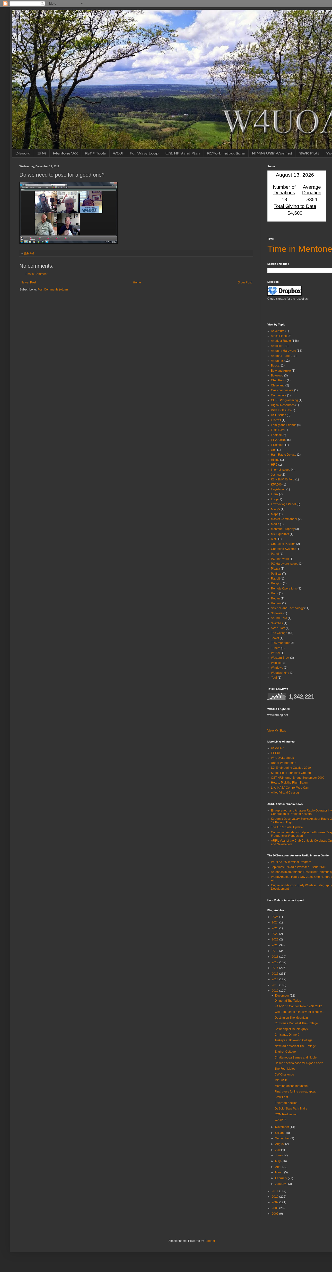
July (278, 1150)
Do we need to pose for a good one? (299, 1063)
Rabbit (275, 578)
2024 (275, 922)
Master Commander (284, 519)
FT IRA (275, 753)
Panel (275, 553)
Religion (276, 583)
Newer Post (28, 282)
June (278, 1155)
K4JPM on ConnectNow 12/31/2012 (298, 1006)
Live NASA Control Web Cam (290, 787)
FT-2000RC (278, 440)
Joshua (276, 474)
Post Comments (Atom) (52, 289)
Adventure (278, 331)
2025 (275, 917)
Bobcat (275, 365)
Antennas (277, 360)
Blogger (210, 1241)
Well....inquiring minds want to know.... (299, 1012)
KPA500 (276, 484)
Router (275, 598)
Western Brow (280, 657)
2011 (275, 1191)
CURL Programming (284, 400)
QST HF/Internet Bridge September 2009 (297, 777)
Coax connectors (282, 390)
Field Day (277, 430)
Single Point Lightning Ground (291, 773)
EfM (41, 153)
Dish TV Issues (281, 410)
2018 (275, 956)
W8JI (118, 153)
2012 (275, 990)
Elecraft (276, 420)
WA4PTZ (280, 1120)
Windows (277, 667)
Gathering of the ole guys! (291, 1029)
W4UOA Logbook (282, 758)
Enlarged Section (286, 1103)
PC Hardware (280, 559)
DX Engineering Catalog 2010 (291, 767)
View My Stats (276, 730)
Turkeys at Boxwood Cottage (294, 1040)
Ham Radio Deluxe (283, 454)
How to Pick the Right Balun (289, 782)
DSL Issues (278, 415)
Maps (274, 514)
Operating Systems (283, 549)
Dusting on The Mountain (291, 1017)
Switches (277, 623)
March (279, 1172)
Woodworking (280, 672)
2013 (275, 985)
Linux (274, 494)
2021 (275, 939)
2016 (275, 968)
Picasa (275, 568)
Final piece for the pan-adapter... (296, 1091)
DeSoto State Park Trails (291, 1108)
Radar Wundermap (283, 763)
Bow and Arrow (281, 370)
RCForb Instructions (226, 153)
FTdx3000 (277, 445)
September (282, 1138)
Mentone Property (283, 529)
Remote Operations (284, 588)
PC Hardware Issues (284, 563)
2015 (275, 973)
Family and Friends (283, 425)
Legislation (278, 489)
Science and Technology (287, 608)
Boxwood (277, 375)
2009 (275, 1202)
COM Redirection (286, 1114)
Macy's (275, 509)
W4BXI (275, 653)
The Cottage (279, 633)
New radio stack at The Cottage (295, 1046)
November (282, 1127)
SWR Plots (309, 153)
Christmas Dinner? (287, 1034)
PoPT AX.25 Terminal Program (291, 862)
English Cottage (285, 1051)
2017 (275, 962)
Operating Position (283, 544)
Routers (276, 603)
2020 (275, 945)
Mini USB (281, 1080)
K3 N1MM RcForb (283, 479)
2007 (275, 1213)
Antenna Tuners (281, 356)
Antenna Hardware (283, 350)
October (280, 1133)
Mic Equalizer (280, 534)
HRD (274, 464)
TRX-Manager (280, 643)
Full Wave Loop (144, 153)
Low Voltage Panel (283, 504)
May (278, 1161)
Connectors (278, 395)
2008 (275, 1208)
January (281, 1184)
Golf (273, 450)
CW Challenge (284, 1074)
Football (276, 435)
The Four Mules (285, 1068)
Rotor (274, 593)
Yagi (274, 677)
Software (277, 613)
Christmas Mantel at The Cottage (296, 1023)
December (282, 995)
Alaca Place (279, 336)
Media (275, 524)
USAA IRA (277, 748)
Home (137, 282)
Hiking (275, 459)
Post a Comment (36, 274)
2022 (275, 934)
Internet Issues (280, 469)
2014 (275, 979)
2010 (275, 1196)
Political (276, 573)
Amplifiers (277, 346)
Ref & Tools (95, 153)
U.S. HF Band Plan (183, 153)
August (280, 1144)
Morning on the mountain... (292, 1086)
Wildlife (276, 663)
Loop (274, 499)
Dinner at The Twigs (288, 1000)
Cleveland (278, 385)
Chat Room (278, 380)
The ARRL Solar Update (287, 827)
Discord (23, 153)
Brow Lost (281, 1097)
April (278, 1167)
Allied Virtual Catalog (285, 792)
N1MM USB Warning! (272, 153)
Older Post (245, 282)
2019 (275, 951)
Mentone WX (65, 153)
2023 (275, 928)
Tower (275, 638)
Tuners (275, 648)
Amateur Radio (281, 340)
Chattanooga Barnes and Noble (296, 1057)
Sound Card (279, 618)
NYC (274, 539)
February (281, 1178)
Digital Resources (283, 405)
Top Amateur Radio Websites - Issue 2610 (298, 867)
